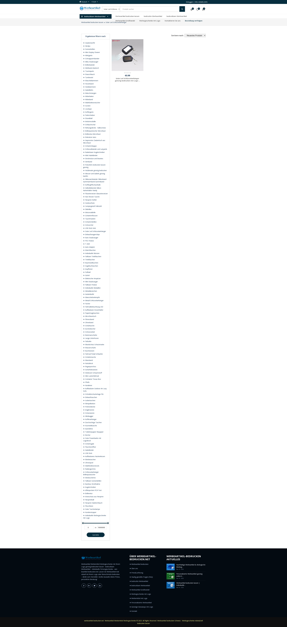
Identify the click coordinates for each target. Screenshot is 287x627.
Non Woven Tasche (92, 197)
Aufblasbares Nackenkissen (95, 456)
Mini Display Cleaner (92, 52)
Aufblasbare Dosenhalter (94, 310)
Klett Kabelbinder (91, 155)
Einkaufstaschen (91, 397)
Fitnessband (89, 319)
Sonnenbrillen (90, 49)
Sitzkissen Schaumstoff (93, 373)
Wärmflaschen (90, 250)
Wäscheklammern (91, 81)
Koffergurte (89, 112)
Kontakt (134, 611)
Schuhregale (89, 444)
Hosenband (89, 84)
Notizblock (89, 363)
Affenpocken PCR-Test (93, 490)
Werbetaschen (90, 459)
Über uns (134, 568)
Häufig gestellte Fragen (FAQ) (142, 577)
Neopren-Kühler (91, 200)
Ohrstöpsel (89, 463)
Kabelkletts (89, 90)
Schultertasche (90, 357)
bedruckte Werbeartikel (153, 16)
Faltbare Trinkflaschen (93, 256)
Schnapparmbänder (92, 59)
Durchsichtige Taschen (93, 422)
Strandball (88, 118)
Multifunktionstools (92, 466)
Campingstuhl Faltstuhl (93, 206)
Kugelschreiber (90, 487)
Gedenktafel (89, 294)
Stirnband (88, 162)
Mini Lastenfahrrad (92, 376)
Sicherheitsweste (91, 370)
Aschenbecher (90, 329)
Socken (87, 106)
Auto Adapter (90, 247)
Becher (87, 435)
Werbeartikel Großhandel (125, 21)
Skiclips (87, 46)
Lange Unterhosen (92, 338)
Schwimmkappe (91, 146)
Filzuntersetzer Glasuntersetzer (96, 193)
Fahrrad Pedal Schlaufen (94, 354)
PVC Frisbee (89, 241)
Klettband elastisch (92, 68)
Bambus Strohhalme (92, 484)
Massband (89, 360)
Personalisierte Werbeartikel (141, 603)
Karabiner (88, 385)
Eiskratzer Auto (90, 137)
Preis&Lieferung (137, 573)
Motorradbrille (90, 212)
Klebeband (89, 99)
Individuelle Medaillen (93, 288)
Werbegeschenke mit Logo (149, 21)
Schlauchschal (90, 125)
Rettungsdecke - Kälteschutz (95, 128)
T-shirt (87, 244)
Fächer (87, 304)
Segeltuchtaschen (91, 266)
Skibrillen (88, 209)
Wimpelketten (90, 404)
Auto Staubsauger (91, 238)
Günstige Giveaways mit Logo (142, 607)
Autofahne (89, 429)
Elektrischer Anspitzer (93, 278)
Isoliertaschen (90, 400)
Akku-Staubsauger (91, 62)
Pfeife (87, 382)
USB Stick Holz (90, 228)
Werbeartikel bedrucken (139, 564)
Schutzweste (89, 413)
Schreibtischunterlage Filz (94, 394)
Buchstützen (89, 351)
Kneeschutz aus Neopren (94, 496)
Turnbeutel (89, 77)
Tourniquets (89, 71)
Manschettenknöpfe (92, 297)
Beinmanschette (91, 335)
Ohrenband (89, 322)
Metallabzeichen (91, 291)
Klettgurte (88, 55)
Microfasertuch (90, 316)
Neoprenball (89, 500)
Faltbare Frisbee (91, 285)
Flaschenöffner (90, 447)
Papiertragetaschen (92, 313)
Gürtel (87, 275)
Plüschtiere (89, 506)
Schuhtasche (89, 326)
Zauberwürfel (90, 43)
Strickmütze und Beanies (94, 158)
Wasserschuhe (90, 348)
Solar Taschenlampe (92, 509)
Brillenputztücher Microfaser (95, 131)
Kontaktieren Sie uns (172, 21)
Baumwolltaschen (91, 263)
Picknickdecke (90, 407)
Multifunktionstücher (92, 103)
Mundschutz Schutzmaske (94, 344)
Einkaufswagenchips (92, 234)
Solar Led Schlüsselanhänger (95, 231)
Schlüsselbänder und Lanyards (96, 149)
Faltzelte (88, 341)
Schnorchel (89, 225)
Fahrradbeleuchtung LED (94, 307)
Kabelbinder (89, 450)
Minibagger (89, 416)
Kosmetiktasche (91, 426)
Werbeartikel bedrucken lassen (127, 16)
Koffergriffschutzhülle (93, 185)
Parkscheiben (90, 115)
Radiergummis (90, 469)
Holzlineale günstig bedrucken (96, 170)
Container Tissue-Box (93, 379)
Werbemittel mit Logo (139, 598)
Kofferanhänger (91, 419)
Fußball (87, 272)
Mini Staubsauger (91, 282)
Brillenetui (88, 493)
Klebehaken (89, 96)
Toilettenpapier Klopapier (94, 432)
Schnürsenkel (90, 332)
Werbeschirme (90, 478)
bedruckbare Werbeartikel (177, 16)
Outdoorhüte (90, 203)
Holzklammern (90, 87)
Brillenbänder (90, 65)
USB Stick (88, 453)
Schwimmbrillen (91, 222)
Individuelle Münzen (92, 253)
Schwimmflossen (91, 216)
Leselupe (88, 109)
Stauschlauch (90, 74)
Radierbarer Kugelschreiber (95, 152)
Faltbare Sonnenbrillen (93, 481)
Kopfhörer (89, 269)
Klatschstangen (90, 93)
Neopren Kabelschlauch (93, 503)
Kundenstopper (90, 512)
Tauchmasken (90, 219)
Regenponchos (90, 366)
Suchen (95, 535)
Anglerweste (89, 410)
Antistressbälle (90, 121)
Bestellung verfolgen (193, 21)
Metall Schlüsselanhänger (94, 300)
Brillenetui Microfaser (93, 134)
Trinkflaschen (90, 260)
